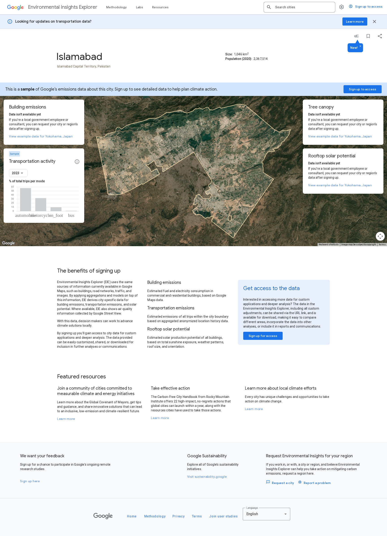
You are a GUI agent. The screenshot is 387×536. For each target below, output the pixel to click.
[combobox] (303, 7)
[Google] (103, 516)
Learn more (66, 419)
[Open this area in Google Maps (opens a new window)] (8, 243)
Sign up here (30, 481)
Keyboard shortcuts (329, 244)
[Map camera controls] (380, 236)
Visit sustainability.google (207, 477)
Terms (382, 244)
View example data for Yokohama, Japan (41, 136)
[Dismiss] (360, 46)
